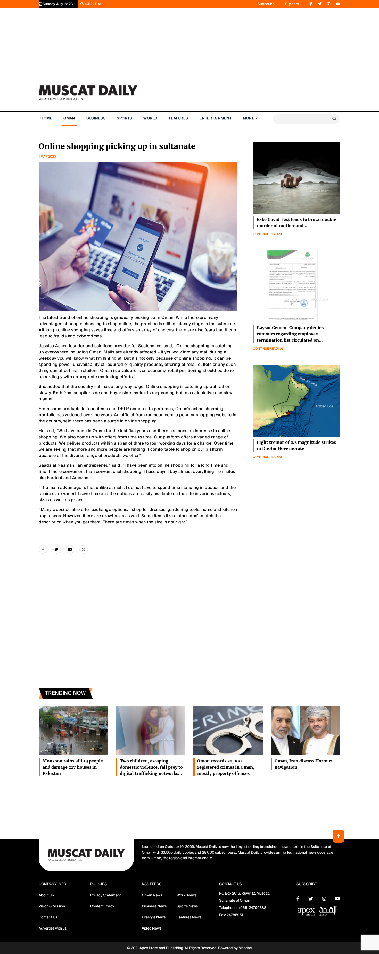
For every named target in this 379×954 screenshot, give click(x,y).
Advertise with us (53, 928)
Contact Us (48, 917)
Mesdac (245, 948)
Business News (154, 906)
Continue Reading (268, 234)
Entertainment (216, 118)
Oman (69, 118)
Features (178, 118)
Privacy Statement (105, 895)
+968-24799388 (252, 907)
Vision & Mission (52, 906)
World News (186, 895)
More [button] (248, 118)
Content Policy (102, 906)
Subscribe (266, 4)
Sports (124, 118)
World (150, 118)
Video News (151, 928)
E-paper (292, 4)
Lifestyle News (154, 917)
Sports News (187, 906)
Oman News (152, 895)
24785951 (235, 915)
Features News (189, 917)
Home (46, 118)
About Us (46, 895)
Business (95, 118)
